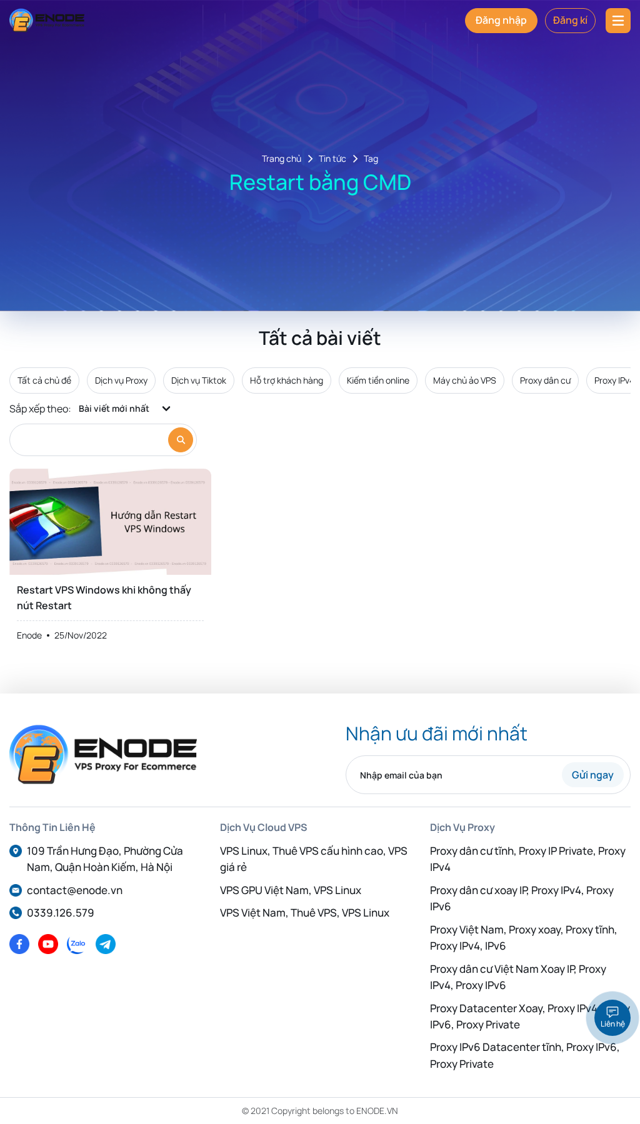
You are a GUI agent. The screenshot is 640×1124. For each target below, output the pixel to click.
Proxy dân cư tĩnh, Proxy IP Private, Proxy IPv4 (528, 858)
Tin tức (332, 159)
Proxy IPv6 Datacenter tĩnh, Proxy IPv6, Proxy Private (525, 1055)
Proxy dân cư (545, 380)
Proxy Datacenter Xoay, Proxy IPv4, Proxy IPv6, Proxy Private (530, 1016)
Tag (371, 159)
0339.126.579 (60, 912)
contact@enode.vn (74, 890)
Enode (29, 635)
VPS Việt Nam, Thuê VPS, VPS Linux (304, 912)
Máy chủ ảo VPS (464, 380)
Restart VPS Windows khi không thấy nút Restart (104, 597)
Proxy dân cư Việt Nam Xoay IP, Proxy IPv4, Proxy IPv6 (518, 977)
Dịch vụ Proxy (121, 380)
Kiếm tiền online (378, 380)
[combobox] (125, 408)
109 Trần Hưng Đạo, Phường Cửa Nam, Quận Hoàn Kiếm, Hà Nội (105, 858)
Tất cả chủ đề (44, 380)
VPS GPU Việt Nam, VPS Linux (290, 890)
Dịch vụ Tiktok (198, 380)
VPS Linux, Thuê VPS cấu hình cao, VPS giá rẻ (314, 858)
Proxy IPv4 (614, 380)
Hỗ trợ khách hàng (286, 380)
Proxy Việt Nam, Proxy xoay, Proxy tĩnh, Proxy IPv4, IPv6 (524, 937)
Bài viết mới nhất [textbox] (114, 408)
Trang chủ (281, 159)
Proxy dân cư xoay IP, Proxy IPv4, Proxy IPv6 (522, 898)
